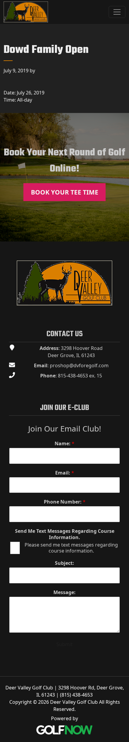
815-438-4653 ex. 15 (80, 375)
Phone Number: (65, 502)
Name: (64, 443)
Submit (64, 644)
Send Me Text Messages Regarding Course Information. (64, 534)
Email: (64, 473)
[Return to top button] (121, 234)
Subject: (64, 563)
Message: (64, 592)
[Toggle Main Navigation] (117, 12)
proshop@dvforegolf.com (79, 365)
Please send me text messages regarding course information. (71, 548)
